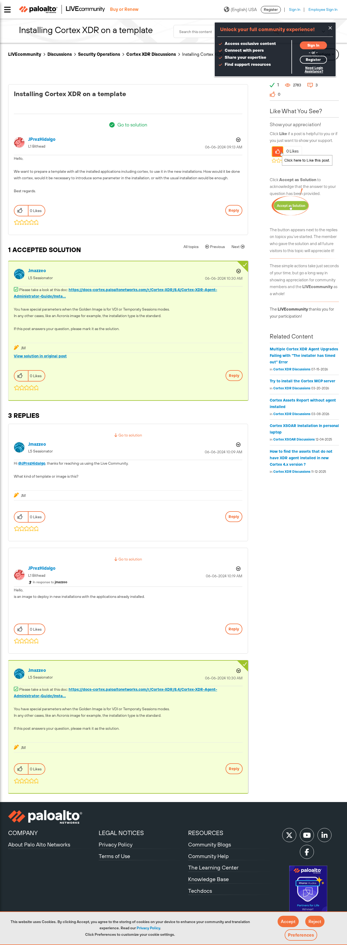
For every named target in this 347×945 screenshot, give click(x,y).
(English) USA (244, 9)
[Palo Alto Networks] (52, 817)
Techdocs (200, 891)
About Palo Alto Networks (39, 844)
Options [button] (237, 140)
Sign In (294, 9)
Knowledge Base (208, 879)
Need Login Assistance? (314, 69)
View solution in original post (40, 356)
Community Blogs (209, 844)
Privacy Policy (148, 928)
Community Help (208, 856)
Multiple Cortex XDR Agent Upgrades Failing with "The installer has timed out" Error (304, 355)
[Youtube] (307, 835)
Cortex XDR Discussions (151, 54)
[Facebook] (307, 852)
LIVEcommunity (24, 54)
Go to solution (132, 125)
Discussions (59, 54)
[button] (288, 921)
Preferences (301, 935)
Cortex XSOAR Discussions (294, 439)
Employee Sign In (323, 9)
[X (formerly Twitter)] (289, 835)
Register (271, 9)
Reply (234, 210)
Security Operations (99, 54)
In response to (50, 582)
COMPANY (23, 832)
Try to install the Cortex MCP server (302, 381)
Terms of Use (114, 856)
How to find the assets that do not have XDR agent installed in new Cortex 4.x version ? (301, 458)
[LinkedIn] (324, 835)
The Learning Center (213, 867)
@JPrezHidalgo (31, 463)
